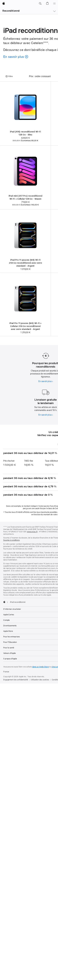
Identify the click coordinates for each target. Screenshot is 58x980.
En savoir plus (45, 381)
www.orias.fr (32, 532)
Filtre (10, 76)
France (6, 672)
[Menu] (54, 3)
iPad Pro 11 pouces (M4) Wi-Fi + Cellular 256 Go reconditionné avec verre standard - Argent (25, 326)
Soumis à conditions (11, 540)
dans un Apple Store (40, 667)
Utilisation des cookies (40, 680)
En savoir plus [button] (14, 57)
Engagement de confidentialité (15, 680)
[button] (40, 3)
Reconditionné (10, 10)
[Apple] (4, 602)
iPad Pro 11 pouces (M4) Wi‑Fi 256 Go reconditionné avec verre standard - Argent (25, 263)
